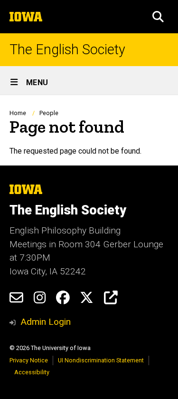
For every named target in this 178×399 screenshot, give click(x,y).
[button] (158, 16)
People (48, 113)
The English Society (67, 50)
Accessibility (31, 372)
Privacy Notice (28, 360)
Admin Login (45, 321)
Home (17, 113)
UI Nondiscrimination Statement (101, 360)
